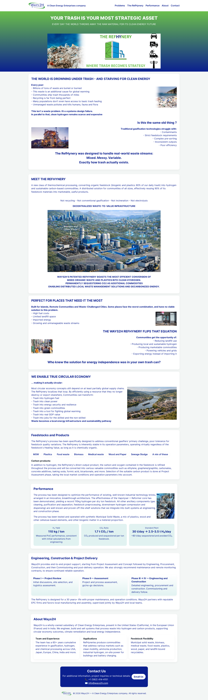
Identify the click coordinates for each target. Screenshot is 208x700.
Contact (175, 5)
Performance (152, 5)
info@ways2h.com (98, 683)
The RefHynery (135, 5)
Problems (120, 5)
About (165, 5)
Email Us (138, 676)
